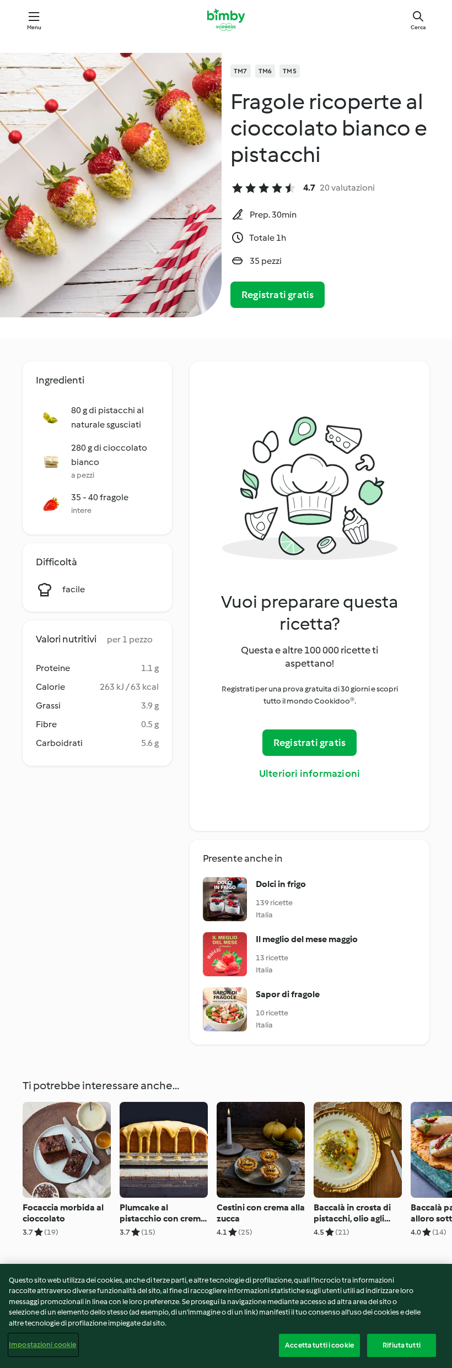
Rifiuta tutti (402, 1345)
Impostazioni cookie (42, 1344)
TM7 (240, 71)
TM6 (265, 71)
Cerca (418, 27)
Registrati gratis (277, 295)
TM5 (290, 71)
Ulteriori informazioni (309, 773)
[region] (226, 1316)
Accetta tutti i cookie (319, 1345)
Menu (34, 27)
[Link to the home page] (226, 20)
